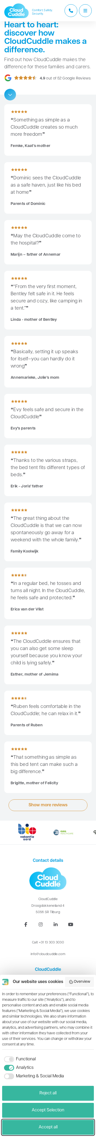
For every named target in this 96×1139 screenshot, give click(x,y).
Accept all (48, 1127)
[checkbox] (19, 1059)
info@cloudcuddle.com (48, 954)
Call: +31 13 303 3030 (48, 942)
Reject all (48, 1093)
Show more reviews (48, 805)
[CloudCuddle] (16, 10)
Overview (82, 982)
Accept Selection (48, 1110)
